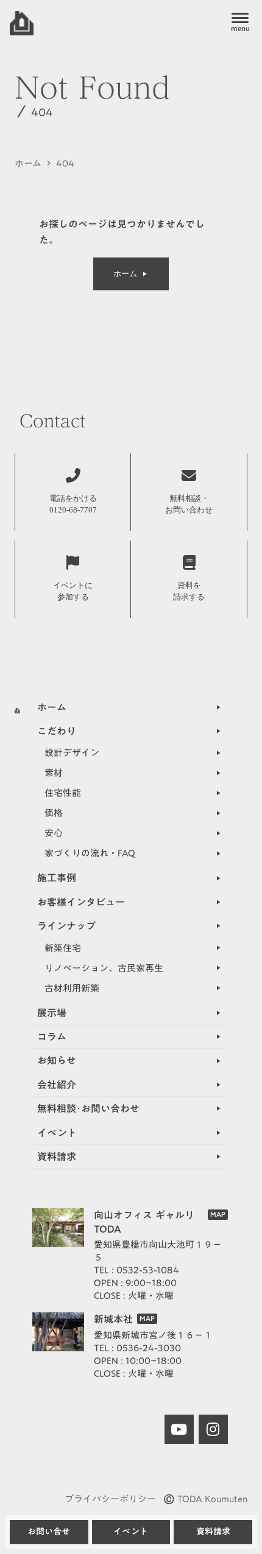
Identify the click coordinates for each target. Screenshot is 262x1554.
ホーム (28, 163)
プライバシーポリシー (110, 1499)
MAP (217, 1214)
